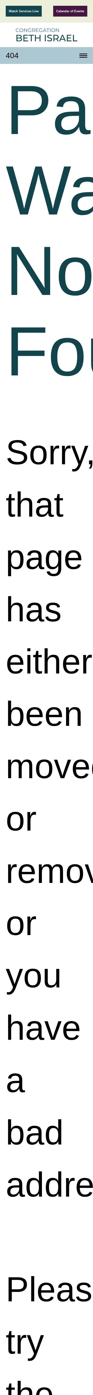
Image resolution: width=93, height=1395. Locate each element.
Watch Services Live (24, 11)
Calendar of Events (70, 11)
